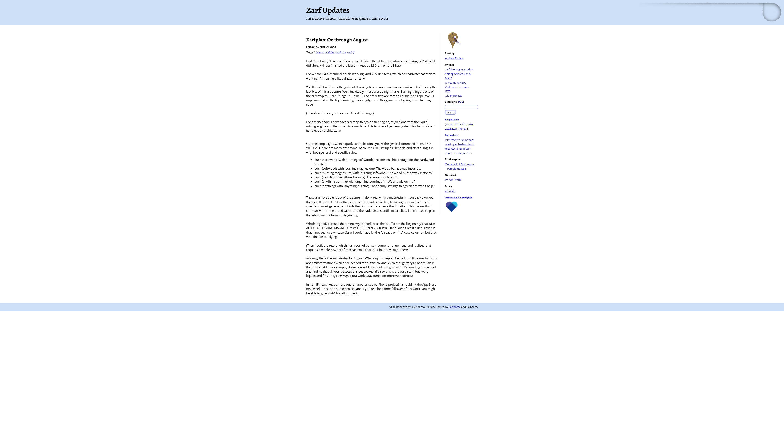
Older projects (453, 95)
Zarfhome (455, 307)
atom (448, 191)
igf (460, 148)
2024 (464, 124)
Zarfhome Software (456, 87)
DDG (460, 101)
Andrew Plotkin (454, 58)
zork (458, 153)
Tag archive (451, 134)
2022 (448, 128)
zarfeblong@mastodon (459, 69)
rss (454, 191)
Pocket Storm (453, 180)
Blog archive (452, 119)
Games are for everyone (458, 197)
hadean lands (466, 144)
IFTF (447, 91)
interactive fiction (457, 140)
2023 (470, 124)
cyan (455, 144)
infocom (450, 153)
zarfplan (341, 52)
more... (463, 128)
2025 (458, 124)
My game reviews (455, 82)
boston (466, 148)
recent (450, 124)
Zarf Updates (328, 10)
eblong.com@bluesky (458, 74)
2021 (454, 128)
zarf (471, 140)
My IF (448, 78)
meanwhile (451, 148)
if (446, 140)
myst (448, 144)
